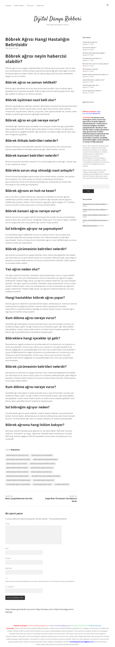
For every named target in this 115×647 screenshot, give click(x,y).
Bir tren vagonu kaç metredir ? (92, 91)
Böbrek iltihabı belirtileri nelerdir (17, 468)
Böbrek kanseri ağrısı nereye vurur (42, 468)
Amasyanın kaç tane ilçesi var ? (92, 58)
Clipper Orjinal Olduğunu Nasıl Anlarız (95, 215)
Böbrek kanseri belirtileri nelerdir (17, 472)
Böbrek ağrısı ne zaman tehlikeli (42, 455)
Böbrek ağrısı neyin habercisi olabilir (18, 459)
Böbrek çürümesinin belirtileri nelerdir (42, 464)
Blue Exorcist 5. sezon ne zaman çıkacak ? (96, 64)
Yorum (7, 524)
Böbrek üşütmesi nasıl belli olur (41, 472)
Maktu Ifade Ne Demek (90, 226)
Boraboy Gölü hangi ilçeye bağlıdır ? (94, 53)
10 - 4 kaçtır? (9, 587)
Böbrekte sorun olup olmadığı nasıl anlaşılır (46, 476)
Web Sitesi (8, 568)
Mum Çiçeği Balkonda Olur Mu (18, 498)
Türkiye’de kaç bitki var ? (90, 42)
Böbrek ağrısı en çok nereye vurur (17, 455)
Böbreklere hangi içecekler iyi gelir (18, 476)
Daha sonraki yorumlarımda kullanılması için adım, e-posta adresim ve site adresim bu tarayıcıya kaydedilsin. (40, 581)
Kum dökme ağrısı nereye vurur (44, 480)
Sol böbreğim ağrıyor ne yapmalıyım (18, 484)
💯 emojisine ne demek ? (90, 69)
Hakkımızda (40, 6)
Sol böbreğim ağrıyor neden (42, 484)
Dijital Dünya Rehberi (57, 19)
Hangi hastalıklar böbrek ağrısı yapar (18, 480)
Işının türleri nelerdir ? (89, 48)
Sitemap (8, 612)
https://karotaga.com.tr (64, 609)
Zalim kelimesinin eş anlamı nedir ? (94, 80)
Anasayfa (8, 6)
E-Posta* (8, 558)
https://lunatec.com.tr (45, 609)
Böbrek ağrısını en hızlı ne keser (17, 464)
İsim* (7, 548)
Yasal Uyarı (30, 6)
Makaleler (15, 449)
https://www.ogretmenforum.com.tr (20, 609)
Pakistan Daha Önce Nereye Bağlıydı (94, 204)
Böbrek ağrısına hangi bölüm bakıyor (45, 459)
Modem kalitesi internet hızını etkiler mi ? (95, 74)
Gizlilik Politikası (19, 6)
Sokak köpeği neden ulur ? (91, 85)
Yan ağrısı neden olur (62, 484)
